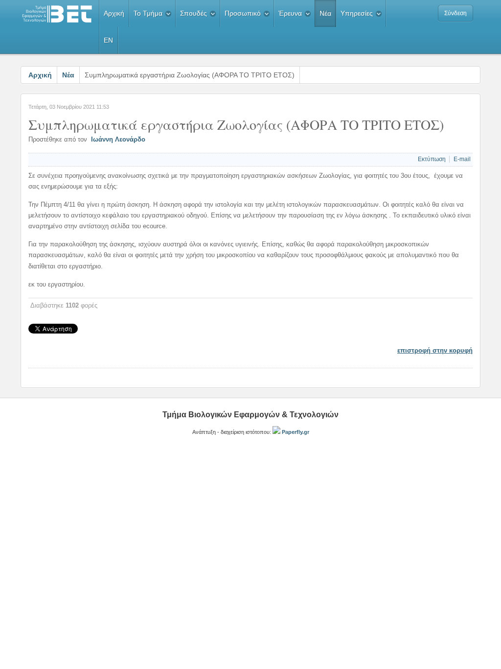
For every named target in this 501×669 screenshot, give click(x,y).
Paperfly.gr (294, 432)
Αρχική (40, 75)
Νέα (68, 75)
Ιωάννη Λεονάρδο (118, 139)
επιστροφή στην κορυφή (435, 350)
